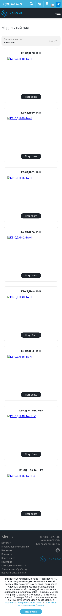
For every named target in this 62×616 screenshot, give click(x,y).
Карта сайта (8, 558)
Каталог (6, 543)
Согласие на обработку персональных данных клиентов (14, 572)
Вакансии (6, 550)
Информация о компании (15, 546)
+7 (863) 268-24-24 (11, 4)
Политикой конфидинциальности (23, 602)
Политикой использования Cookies (37, 604)
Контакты (6, 554)
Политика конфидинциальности (13, 564)
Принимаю (31, 611)
